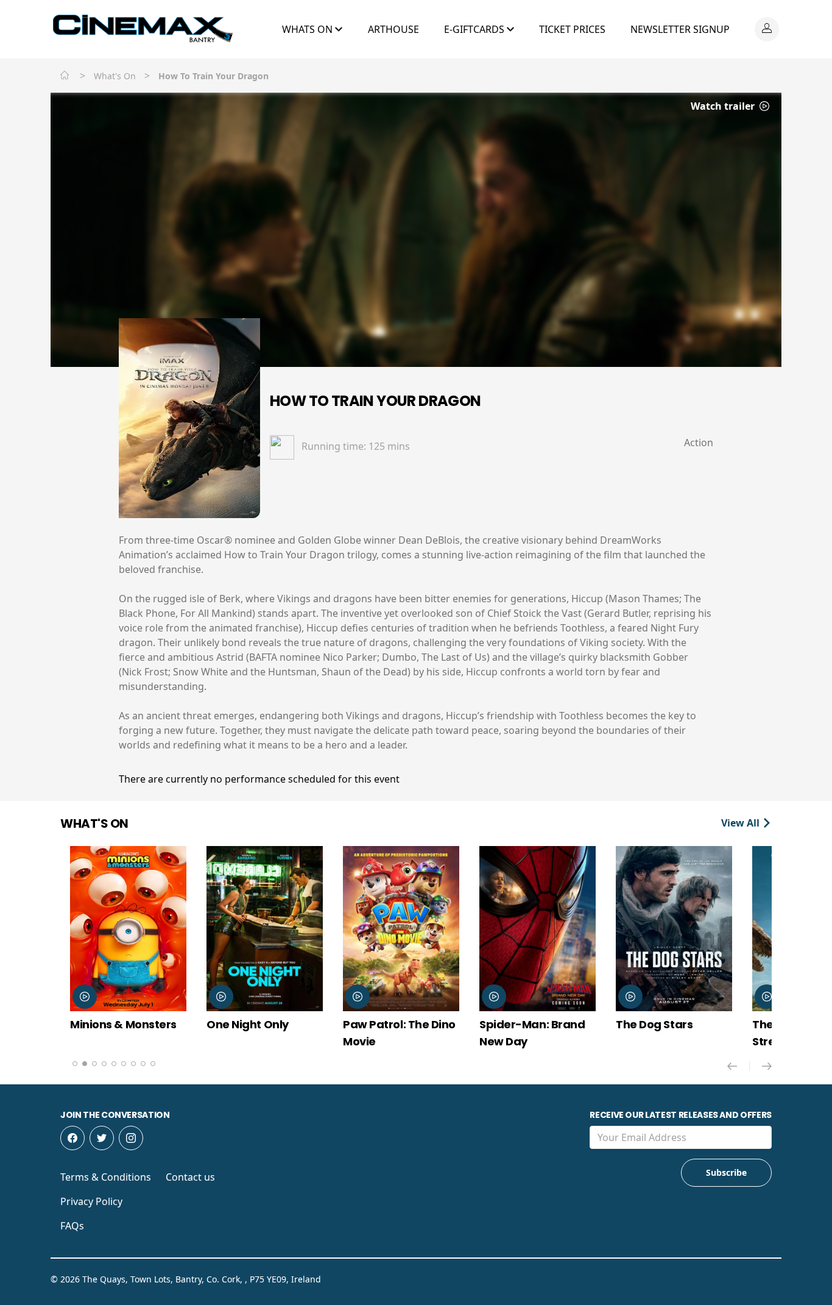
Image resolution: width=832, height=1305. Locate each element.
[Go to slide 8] (143, 1063)
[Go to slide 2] (84, 1063)
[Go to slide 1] (74, 1063)
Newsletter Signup (680, 29)
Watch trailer (724, 106)
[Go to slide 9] (152, 1063)
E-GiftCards (475, 29)
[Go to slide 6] (123, 1063)
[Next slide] (767, 1066)
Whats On (308, 29)
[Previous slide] (738, 1066)
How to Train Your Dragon (375, 401)
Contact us (190, 1177)
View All (741, 823)
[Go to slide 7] (133, 1063)
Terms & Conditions (105, 1177)
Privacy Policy (91, 1201)
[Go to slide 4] (104, 1063)
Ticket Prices (572, 29)
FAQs (72, 1225)
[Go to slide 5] (113, 1063)
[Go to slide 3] (94, 1063)
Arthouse (393, 29)
